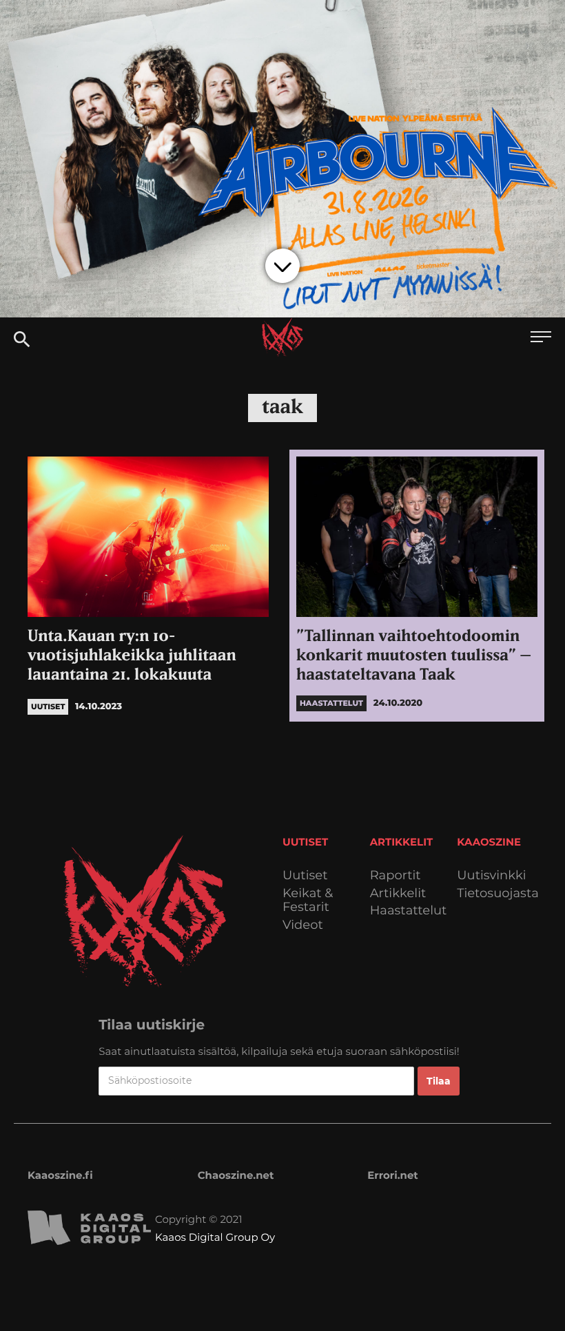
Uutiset (305, 875)
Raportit (395, 875)
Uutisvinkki (491, 875)
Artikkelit (398, 893)
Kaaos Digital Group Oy (215, 1237)
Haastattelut (408, 910)
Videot (302, 925)
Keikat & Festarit (307, 900)
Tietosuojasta (498, 893)
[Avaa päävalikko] (541, 338)
